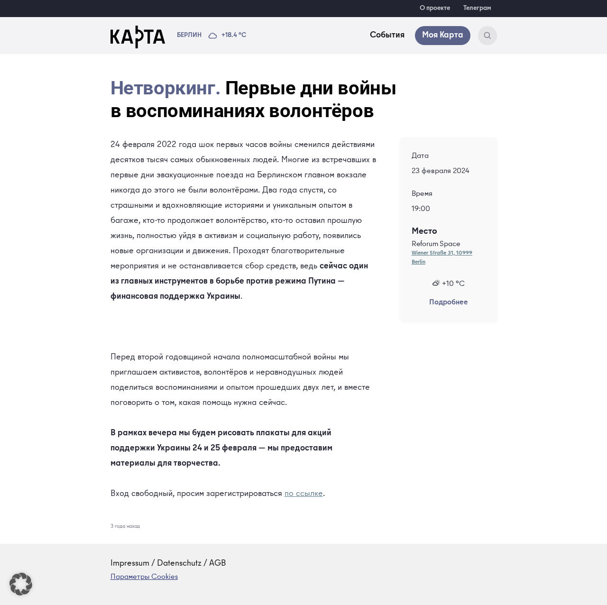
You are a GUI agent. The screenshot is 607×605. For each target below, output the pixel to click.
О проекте (435, 8)
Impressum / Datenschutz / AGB (168, 563)
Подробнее (448, 303)
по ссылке (304, 494)
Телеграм (477, 8)
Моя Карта (442, 35)
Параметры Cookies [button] (144, 577)
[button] (21, 584)
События (387, 35)
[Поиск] (487, 35)
